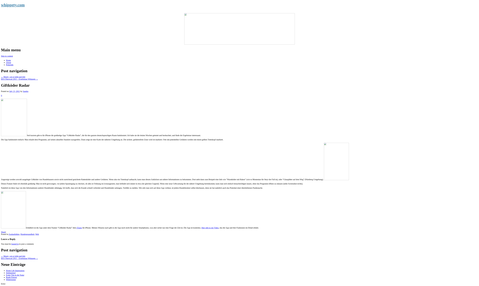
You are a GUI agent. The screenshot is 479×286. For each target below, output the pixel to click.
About (8, 63)
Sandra (25, 91)
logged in (15, 244)
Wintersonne (11, 280)
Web (37, 234)
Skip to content (7, 56)
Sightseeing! (11, 273)
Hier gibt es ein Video (210, 228)
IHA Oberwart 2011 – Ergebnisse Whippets (19, 79)
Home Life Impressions (15, 271)
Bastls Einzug (11, 277)
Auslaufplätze (14, 234)
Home (8, 60)
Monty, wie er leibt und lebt (13, 77)
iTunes (79, 228)
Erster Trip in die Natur (15, 275)
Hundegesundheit (27, 234)
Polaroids (9, 65)
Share (3, 232)
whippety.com (13, 5)
